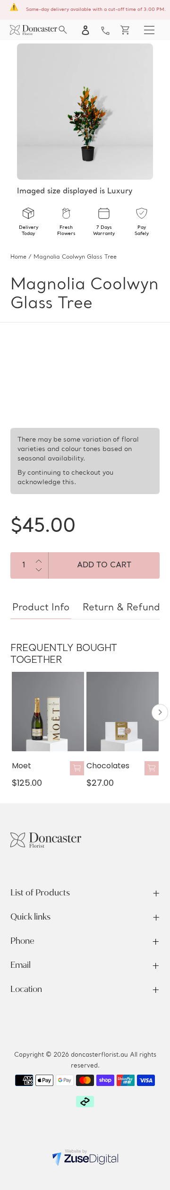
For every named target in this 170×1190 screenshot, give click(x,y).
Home (18, 257)
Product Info (40, 608)
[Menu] (149, 29)
